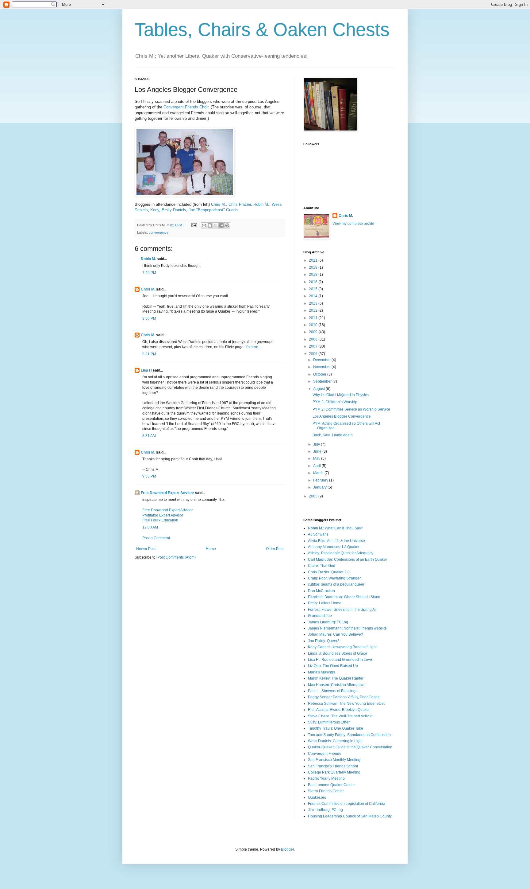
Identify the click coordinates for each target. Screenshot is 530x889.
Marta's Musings (321, 672)
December (322, 360)
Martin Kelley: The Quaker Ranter (335, 678)
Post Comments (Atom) (176, 557)
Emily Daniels (174, 210)
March (319, 473)
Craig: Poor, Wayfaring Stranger (334, 578)
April (317, 466)
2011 (313, 318)
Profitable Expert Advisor (162, 515)
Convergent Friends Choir (185, 107)
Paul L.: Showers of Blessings (332, 691)
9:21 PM (149, 354)
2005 (313, 496)
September (322, 381)
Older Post (274, 549)
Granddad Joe (320, 616)
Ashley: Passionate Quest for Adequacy (340, 553)
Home (211, 549)
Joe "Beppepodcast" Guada (213, 210)
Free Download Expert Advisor (167, 493)
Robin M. (261, 204)
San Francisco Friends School (333, 766)
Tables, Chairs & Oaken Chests (262, 29)
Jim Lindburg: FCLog (325, 810)
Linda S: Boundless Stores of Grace (337, 653)
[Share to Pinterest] (227, 225)
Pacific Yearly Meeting (326, 778)
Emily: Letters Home (324, 603)
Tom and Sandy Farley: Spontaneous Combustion (349, 735)
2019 (313, 267)
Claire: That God (321, 565)
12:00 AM (150, 527)
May (317, 458)
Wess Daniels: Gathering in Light (335, 741)
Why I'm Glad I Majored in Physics (341, 395)
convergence (158, 232)
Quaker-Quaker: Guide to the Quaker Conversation (350, 747)
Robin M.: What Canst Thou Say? (335, 528)
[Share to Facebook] (221, 225)
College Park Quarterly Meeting (334, 772)
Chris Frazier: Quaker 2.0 (329, 572)
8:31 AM (149, 436)
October (320, 374)
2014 (313, 296)
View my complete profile (353, 223)
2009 (313, 332)
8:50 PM (149, 318)
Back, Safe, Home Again (333, 435)
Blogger (287, 849)
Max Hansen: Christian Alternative (336, 685)
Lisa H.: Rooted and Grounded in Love (340, 659)
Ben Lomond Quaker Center (331, 785)
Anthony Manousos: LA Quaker (333, 547)
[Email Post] (194, 225)
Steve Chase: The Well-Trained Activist (340, 716)
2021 (313, 260)
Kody (154, 210)
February (321, 480)
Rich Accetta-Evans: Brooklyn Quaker (339, 710)
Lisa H (146, 370)
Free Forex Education (160, 520)
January (320, 487)
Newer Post (146, 549)
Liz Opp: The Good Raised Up (333, 666)
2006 (313, 354)
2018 (313, 274)
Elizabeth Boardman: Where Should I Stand (344, 597)
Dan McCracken (321, 591)
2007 (313, 346)
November (322, 367)
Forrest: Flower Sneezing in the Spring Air (342, 609)
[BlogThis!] (210, 225)
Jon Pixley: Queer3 (324, 641)
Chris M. (218, 204)
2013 (313, 303)
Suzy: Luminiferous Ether (329, 722)
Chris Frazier (240, 204)
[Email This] (204, 225)
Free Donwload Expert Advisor (167, 510)
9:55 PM (149, 476)
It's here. (252, 347)
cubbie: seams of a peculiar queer (336, 584)
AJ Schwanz (318, 534)
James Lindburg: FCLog (328, 622)
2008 (313, 339)
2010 (313, 325)
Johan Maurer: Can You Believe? (335, 634)
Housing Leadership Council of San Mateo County (350, 816)
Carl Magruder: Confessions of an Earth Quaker (347, 559)
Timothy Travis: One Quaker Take (335, 728)
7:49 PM (149, 273)
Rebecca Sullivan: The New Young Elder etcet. (347, 703)
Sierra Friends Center (326, 791)
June (317, 451)
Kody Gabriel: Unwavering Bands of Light (342, 647)
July (317, 444)
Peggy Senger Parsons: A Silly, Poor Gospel (344, 697)
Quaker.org (317, 797)
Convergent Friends (324, 753)
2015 (313, 289)
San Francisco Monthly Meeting (334, 760)
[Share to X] (216, 225)
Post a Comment (156, 538)
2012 (313, 310)
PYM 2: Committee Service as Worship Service (351, 409)
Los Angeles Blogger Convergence (342, 416)
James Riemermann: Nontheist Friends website (347, 628)
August (319, 389)
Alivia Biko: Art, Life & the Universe (336, 541)
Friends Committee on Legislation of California (346, 803)
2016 (313, 282)
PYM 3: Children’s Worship (335, 402)
